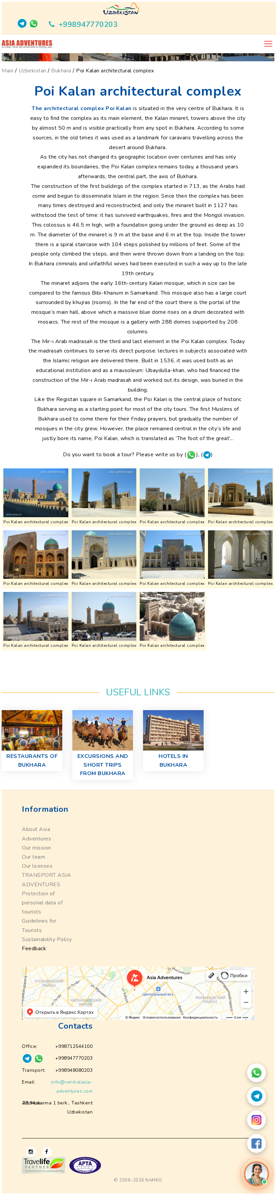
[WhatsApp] (256, 1072)
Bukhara (61, 70)
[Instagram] (256, 1119)
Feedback (34, 948)
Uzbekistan (32, 70)
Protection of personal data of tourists (42, 903)
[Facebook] (256, 1143)
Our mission (36, 848)
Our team (33, 857)
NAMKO (153, 1180)
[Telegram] (256, 1096)
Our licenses (37, 866)
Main (7, 70)
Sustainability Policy (47, 939)
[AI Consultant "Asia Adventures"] (256, 1173)
